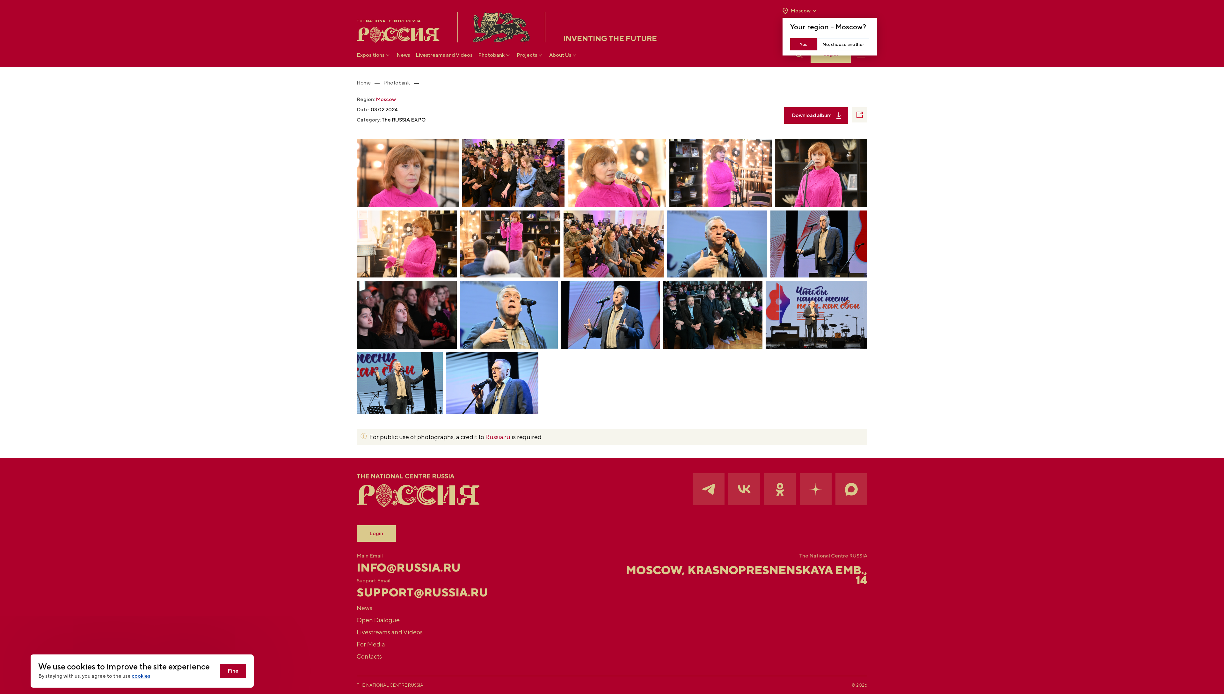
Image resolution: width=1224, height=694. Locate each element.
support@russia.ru (422, 592)
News (403, 55)
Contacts (369, 656)
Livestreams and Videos (444, 55)
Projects (527, 55)
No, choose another (843, 44)
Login (376, 533)
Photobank (491, 55)
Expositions (370, 55)
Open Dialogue (378, 620)
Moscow (386, 99)
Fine (233, 671)
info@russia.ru (409, 567)
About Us (560, 55)
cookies (141, 676)
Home (364, 83)
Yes (803, 44)
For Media (371, 644)
